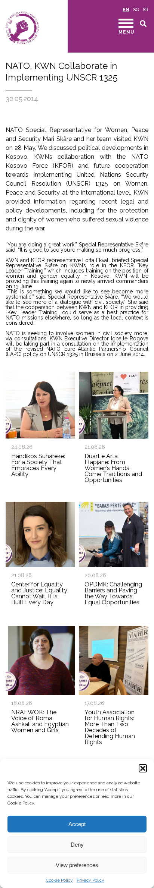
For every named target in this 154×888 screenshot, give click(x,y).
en (126, 9)
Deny (77, 844)
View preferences (77, 865)
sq (136, 9)
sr (145, 9)
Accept (77, 824)
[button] (143, 768)
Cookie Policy (59, 880)
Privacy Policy (90, 880)
